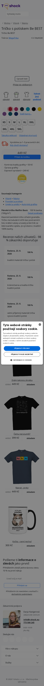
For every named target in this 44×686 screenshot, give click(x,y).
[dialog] (22, 343)
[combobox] (40, 324)
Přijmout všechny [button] (22, 348)
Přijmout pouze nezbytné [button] (22, 354)
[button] (22, 360)
